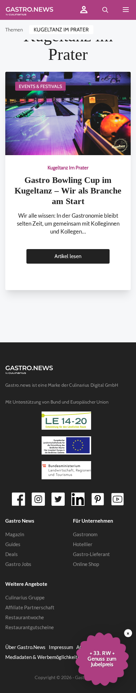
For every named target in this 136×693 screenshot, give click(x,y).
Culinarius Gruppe (25, 597)
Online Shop (86, 564)
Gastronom (85, 534)
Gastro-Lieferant (91, 554)
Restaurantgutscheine (29, 627)
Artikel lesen (68, 256)
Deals (11, 554)
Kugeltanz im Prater (61, 29)
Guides (12, 544)
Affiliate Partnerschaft (29, 607)
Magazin (14, 534)
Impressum (61, 647)
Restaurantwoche (24, 617)
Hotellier (82, 544)
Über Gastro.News (25, 647)
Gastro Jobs (18, 564)
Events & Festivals (40, 86)
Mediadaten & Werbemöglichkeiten (44, 657)
